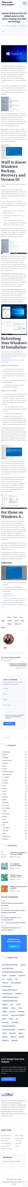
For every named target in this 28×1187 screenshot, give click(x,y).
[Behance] (18, 1123)
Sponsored (5, 822)
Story (4, 825)
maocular (12, 1011)
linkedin (4, 1011)
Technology (6, 830)
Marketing (5, 797)
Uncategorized (6, 836)
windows (9, 624)
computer (5, 982)
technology (21, 1029)
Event (4, 785)
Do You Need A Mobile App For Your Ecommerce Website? (11, 919)
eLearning (5, 783)
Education (5, 780)
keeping (9, 620)
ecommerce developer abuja (10, 997)
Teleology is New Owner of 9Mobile (15, 922)
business (9, 979)
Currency (5, 769)
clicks (8, 617)
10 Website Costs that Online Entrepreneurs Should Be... (18, 664)
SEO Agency (5, 1022)
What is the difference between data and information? (12, 904)
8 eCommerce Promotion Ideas (16, 864)
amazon (23, 964)
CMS (16, 979)
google (18, 1004)
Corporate (5, 763)
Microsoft (3, 205)
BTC (3, 979)
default (15, 617)
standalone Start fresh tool (9, 596)
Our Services (6, 805)
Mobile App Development (18, 1015)
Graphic (4, 788)
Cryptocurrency (6, 986)
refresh (16, 620)
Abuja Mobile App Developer (10, 964)
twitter (4, 1033)
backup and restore (7, 968)
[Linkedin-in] (13, 1123)
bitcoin (4, 975)
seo (17, 1019)
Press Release (6, 808)
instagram (5, 1008)
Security (5, 816)
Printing (5, 811)
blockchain (22, 975)
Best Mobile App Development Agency (12, 972)
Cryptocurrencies (16, 982)
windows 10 (18, 624)
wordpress (15, 1040)
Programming (6, 813)
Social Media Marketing (8, 1026)
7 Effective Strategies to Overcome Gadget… (18, 853)
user (4, 25)
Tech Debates (6, 827)
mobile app (5, 1015)
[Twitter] (8, 1123)
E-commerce (6, 777)
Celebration (6, 757)
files (21, 617)
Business (5, 755)
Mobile (4, 799)
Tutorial (4, 833)
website (21, 1033)
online (11, 1019)
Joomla (13, 1008)
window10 (13, 1037)
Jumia (20, 1008)
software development (8, 1029)
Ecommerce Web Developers (10, 1001)
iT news (5, 794)
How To (4, 791)
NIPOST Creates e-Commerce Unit (16, 876)
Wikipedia (10, 205)
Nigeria (4, 1019)
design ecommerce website (9, 990)
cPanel (4, 766)
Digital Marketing (7, 774)
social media (14, 1022)
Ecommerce (18, 993)
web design (12, 1033)
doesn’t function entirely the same (9, 360)
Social (4, 819)
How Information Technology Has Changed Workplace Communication (13, 911)
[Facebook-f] (3, 1123)
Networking (6, 802)
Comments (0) (22, 25)
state (22, 620)
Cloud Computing (7, 760)
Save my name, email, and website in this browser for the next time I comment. (14, 717)
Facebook (5, 1004)
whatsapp (5, 1037)
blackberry (12, 975)
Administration (6, 752)
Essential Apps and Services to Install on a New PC (14, 605)
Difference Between (8, 771)
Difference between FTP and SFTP (18, 887)
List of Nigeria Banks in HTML (11, 657)
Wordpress (5, 839)
